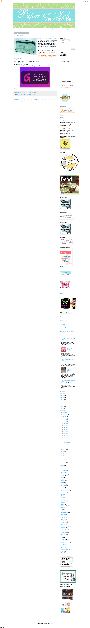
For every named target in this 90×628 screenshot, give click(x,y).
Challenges (26, 94)
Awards (62, 475)
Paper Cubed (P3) (65, 526)
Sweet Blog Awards (67, 29)
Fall (61, 499)
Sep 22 (65, 425)
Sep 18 (65, 429)
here (51, 55)
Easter (62, 497)
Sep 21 (65, 427)
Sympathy (63, 536)
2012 (62, 404)
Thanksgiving (64, 541)
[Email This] (30, 92)
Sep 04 (65, 445)
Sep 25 (65, 421)
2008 (62, 465)
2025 (62, 393)
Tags (62, 537)
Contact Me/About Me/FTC (24, 29)
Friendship (63, 502)
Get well (62, 504)
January (64, 462)
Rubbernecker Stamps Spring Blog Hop (70, 348)
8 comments (16, 92)
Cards (22, 94)
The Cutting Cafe (64, 542)
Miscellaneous (64, 521)
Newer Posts (16, 99)
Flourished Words (22, 63)
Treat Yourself (63, 327)
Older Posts (53, 99)
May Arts (63, 519)
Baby (62, 477)
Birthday (18, 94)
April (64, 457)
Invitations (63, 514)
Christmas (63, 494)
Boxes (62, 482)
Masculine (63, 517)
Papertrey (63, 527)
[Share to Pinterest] (35, 92)
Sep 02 (65, 447)
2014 (62, 401)
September (65, 418)
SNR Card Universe (64, 293)
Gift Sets (63, 507)
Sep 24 (65, 423)
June (64, 453)
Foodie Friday (64, 500)
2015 (62, 399)
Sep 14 (65, 435)
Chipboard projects (65, 490)
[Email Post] (27, 92)
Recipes (42, 29)
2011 (62, 406)
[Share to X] (32, 92)
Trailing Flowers (19, 35)
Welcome (63, 551)
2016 (62, 397)
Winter (62, 552)
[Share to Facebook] (34, 92)
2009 (62, 410)
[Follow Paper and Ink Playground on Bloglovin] (66, 313)
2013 (62, 403)
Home (15, 29)
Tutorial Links (48, 29)
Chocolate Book (64, 492)
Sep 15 (65, 433)
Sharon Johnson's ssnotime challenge (47, 38)
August (64, 449)
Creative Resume (57, 29)
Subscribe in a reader (64, 35)
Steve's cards (64, 534)
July (63, 451)
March (64, 459)
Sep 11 (65, 437)
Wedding (63, 547)
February (65, 460)
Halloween (63, 511)
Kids (62, 516)
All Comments (64, 42)
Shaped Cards (64, 532)
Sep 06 (65, 441)
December (65, 412)
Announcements (64, 474)
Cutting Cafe (19, 58)
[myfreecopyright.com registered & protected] (67, 332)
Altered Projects (64, 472)
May (64, 455)
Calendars (63, 484)
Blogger (50, 623)
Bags (62, 479)
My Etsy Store (35, 29)
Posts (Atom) (22, 101)
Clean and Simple (31, 94)
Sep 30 (65, 419)
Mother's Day (64, 522)
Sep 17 (65, 431)
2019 (62, 395)
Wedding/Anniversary (65, 549)
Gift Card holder (64, 505)
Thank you (63, 539)
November (65, 414)
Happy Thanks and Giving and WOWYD (71, 369)
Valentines (63, 546)
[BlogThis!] (31, 92)
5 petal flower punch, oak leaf (27, 66)
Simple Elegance (63, 324)
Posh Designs (64, 529)
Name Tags (63, 524)
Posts (62, 40)
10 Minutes (63, 470)
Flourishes (48, 46)
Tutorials (63, 544)
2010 (62, 408)
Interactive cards (64, 512)
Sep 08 (65, 439)
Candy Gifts (63, 485)
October (64, 416)
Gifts (62, 509)
